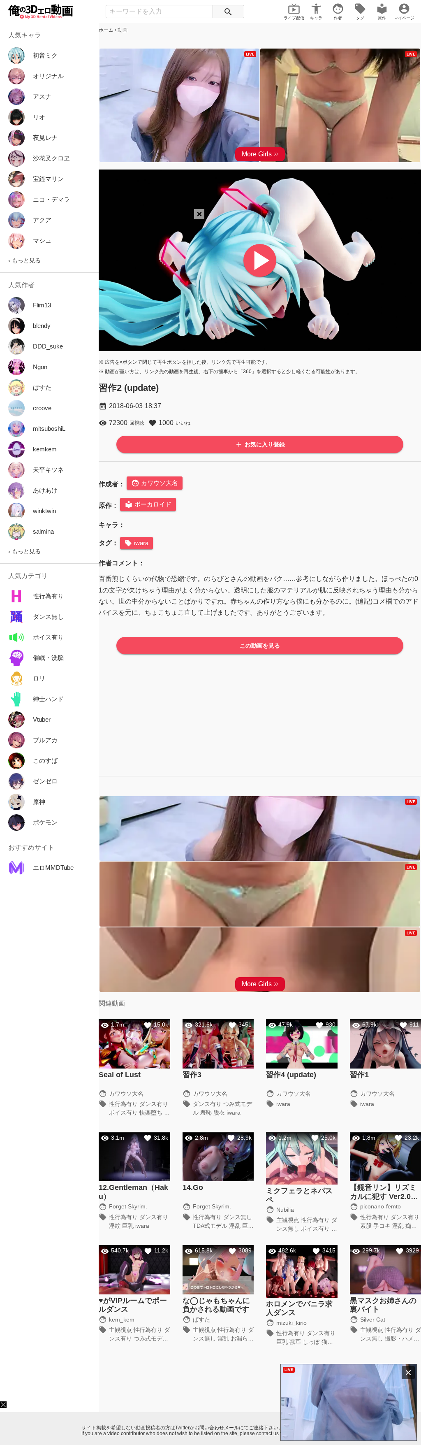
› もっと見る (24, 260)
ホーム (106, 30)
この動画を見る (260, 645)
